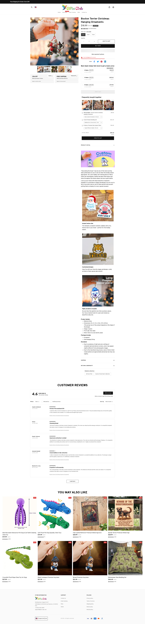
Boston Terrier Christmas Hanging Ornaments (59, 415)
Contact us (63, 598)
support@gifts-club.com (40, 609)
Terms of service (90, 601)
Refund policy (90, 609)
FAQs (62, 604)
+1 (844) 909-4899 (39, 607)
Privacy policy (90, 598)
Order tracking (64, 601)
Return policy (90, 606)
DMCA (62, 606)
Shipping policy (90, 604)
